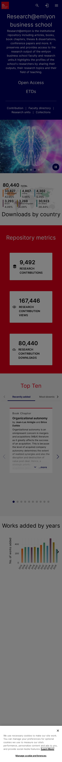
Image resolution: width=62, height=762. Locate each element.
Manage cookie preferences (31, 755)
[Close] (58, 730)
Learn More (47, 749)
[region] (31, 744)
